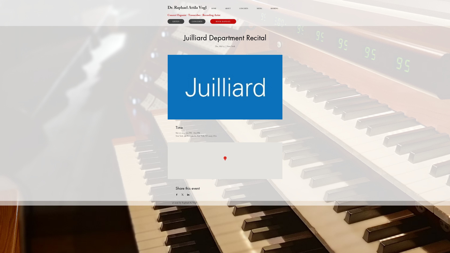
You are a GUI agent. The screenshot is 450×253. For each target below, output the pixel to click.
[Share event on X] (182, 195)
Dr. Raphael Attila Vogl (187, 8)
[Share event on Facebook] (177, 195)
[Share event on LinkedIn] (188, 195)
